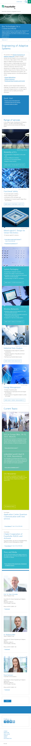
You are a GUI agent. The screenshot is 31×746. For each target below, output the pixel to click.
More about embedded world (11, 467)
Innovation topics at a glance (11, 104)
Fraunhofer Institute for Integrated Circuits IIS (11, 11)
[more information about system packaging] (15, 257)
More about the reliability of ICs (14, 164)
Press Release (8, 526)
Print (7, 701)
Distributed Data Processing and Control (15, 81)
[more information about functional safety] (15, 178)
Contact (6, 735)
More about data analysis (12, 361)
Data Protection (8, 738)
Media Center (7, 734)
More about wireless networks (13, 321)
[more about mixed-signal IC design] (15, 218)
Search (26, 1)
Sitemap (5, 731)
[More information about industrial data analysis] (15, 335)
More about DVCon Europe (11, 448)
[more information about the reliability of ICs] (15, 139)
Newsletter (6, 732)
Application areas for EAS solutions (12, 102)
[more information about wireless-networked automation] (15, 296)
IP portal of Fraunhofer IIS (10, 243)
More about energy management (14, 400)
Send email (7, 609)
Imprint (5, 737)
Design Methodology (10, 77)
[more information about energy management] (15, 374)
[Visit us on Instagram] (13, 722)
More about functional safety (13, 204)
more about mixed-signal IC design (12, 239)
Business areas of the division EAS (12, 100)
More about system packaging (13, 282)
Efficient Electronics (10, 79)
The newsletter (9, 506)
